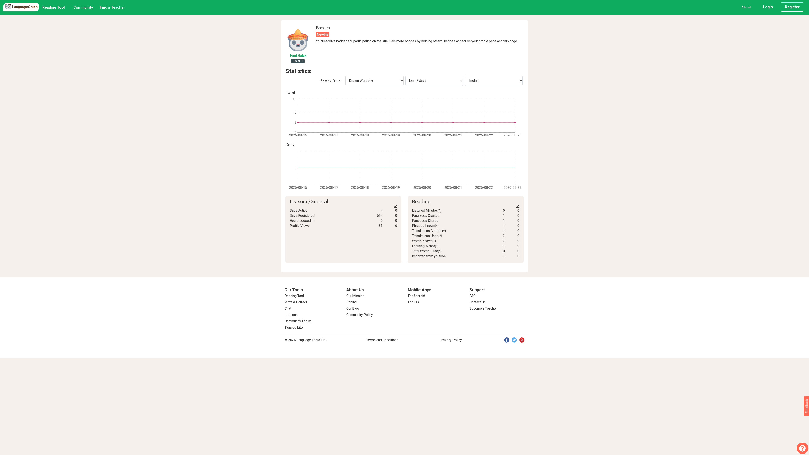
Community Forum (298, 321)
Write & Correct (296, 302)
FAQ (473, 296)
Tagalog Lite (294, 327)
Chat (288, 308)
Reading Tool (53, 7)
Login (768, 7)
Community (83, 7)
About (746, 7)
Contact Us (478, 302)
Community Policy (359, 315)
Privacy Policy (451, 340)
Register (792, 7)
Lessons (291, 315)
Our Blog (352, 308)
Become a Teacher (483, 308)
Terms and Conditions (382, 340)
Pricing (351, 302)
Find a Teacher (112, 7)
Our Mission (355, 296)
